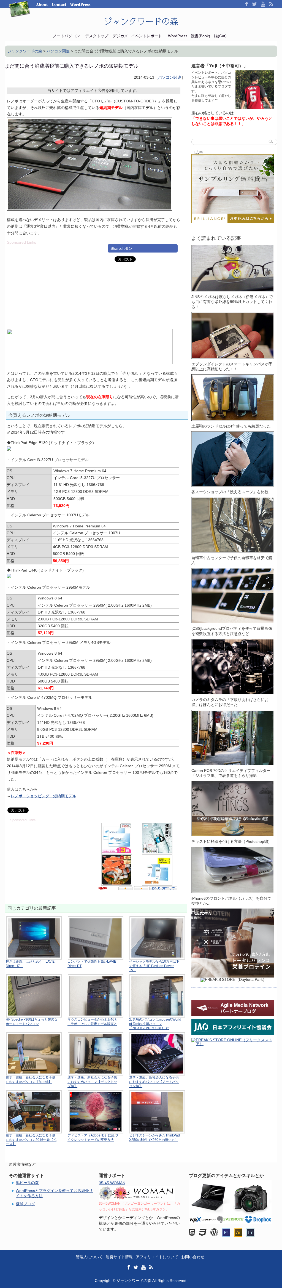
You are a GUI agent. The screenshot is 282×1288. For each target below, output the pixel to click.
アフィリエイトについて (157, 1257)
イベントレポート (146, 36)
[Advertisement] (53, 283)
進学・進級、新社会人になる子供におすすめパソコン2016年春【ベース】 (31, 1139)
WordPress (80, 4)
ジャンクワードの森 (141, 21)
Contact (59, 4)
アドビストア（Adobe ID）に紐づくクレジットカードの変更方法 (92, 1137)
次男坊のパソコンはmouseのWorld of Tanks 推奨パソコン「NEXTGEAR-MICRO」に (155, 1024)
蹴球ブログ (25, 1204)
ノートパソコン (66, 36)
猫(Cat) (220, 36)
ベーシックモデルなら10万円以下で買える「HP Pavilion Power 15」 (154, 966)
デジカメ (120, 36)
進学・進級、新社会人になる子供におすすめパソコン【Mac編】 (30, 1079)
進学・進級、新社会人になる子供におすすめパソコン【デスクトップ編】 (92, 1081)
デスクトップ (96, 36)
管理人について (89, 1257)
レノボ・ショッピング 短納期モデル (43, 796)
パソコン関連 (169, 77)
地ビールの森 (27, 1182)
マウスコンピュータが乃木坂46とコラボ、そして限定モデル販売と (92, 1022)
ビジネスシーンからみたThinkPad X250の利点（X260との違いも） (154, 1137)
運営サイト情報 (119, 1257)
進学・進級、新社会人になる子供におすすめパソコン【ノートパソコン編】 (154, 1081)
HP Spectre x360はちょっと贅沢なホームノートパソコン (32, 1022)
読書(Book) (200, 36)
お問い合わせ (192, 1257)
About (42, 4)
